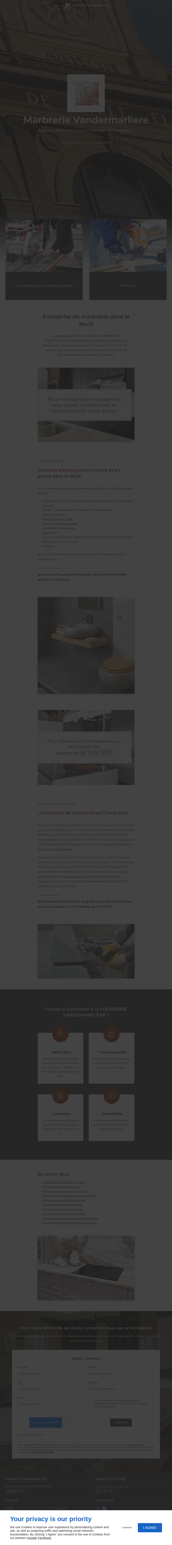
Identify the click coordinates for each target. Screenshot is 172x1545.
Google (32, 1538)
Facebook (44, 1538)
